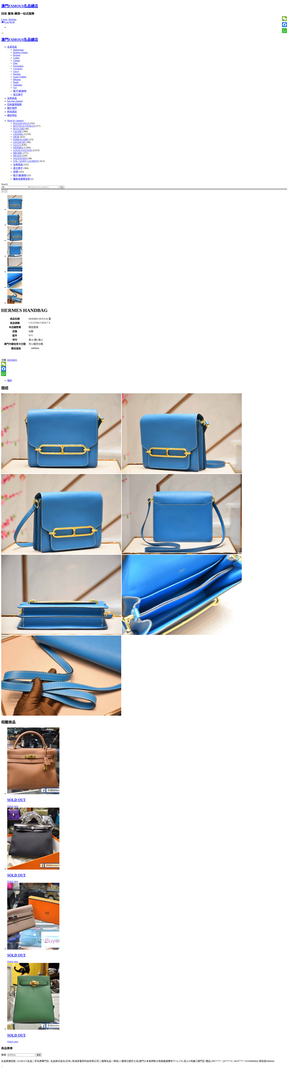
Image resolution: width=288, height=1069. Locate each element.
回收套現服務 (14, 104)
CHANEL (18, 134)
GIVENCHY (19, 142)
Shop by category (15, 120)
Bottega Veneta (20, 52)
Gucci (16, 71)
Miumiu (17, 79)
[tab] (147, 380)
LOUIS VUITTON (22, 150)
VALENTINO (20, 158)
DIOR (16, 137)
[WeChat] (144, 364)
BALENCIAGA (21, 123)
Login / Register (8, 19)
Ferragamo (18, 66)
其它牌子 (18, 94)
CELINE (17, 131)
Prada (16, 82)
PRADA (17, 155)
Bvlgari (16, 55)
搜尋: (4, 1055)
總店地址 (12, 115)
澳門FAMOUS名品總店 (19, 6)
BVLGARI (18, 128)
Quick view (12, 806)
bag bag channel (15, 101)
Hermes (17, 74)
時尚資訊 (12, 111)
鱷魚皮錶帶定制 (21, 179)
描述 (9, 380)
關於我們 (12, 108)
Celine (16, 58)
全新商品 (12, 98)
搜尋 (39, 1055)
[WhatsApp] (144, 373)
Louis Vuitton (19, 76)
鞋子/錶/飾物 (19, 91)
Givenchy (17, 68)
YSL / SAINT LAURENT (26, 161)
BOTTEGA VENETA (24, 126)
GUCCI (17, 145)
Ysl (14, 87)
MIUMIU (17, 153)
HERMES (18, 147)
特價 (15, 171)
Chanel (16, 60)
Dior (15, 63)
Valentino (17, 85)
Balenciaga (18, 49)
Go (62, 187)
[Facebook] (144, 368)
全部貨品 (12, 47)
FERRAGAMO (21, 139)
